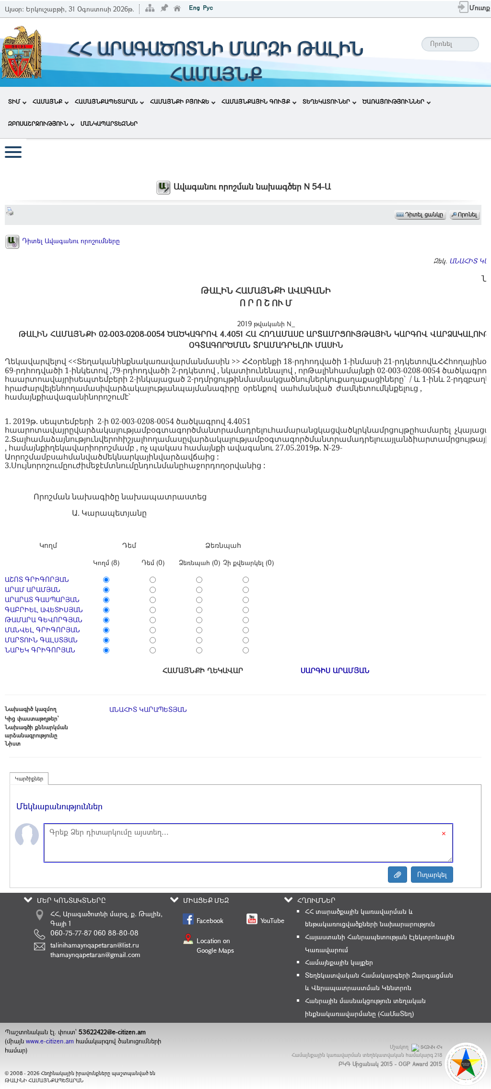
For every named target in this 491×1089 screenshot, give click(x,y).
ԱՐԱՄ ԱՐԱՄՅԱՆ (32, 589)
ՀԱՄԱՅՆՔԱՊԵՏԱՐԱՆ (106, 101)
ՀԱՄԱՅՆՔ (47, 101)
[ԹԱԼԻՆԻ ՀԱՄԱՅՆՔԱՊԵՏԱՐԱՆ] (21, 51)
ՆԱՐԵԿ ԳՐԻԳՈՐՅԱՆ (40, 649)
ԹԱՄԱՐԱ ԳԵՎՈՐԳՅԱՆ (43, 619)
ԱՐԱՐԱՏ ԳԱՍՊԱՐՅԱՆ (42, 599)
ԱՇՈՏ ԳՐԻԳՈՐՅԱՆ (37, 579)
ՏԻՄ (14, 101)
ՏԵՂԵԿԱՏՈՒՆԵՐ (326, 101)
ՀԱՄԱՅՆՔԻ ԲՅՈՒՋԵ (179, 101)
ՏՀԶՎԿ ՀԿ (431, 1047)
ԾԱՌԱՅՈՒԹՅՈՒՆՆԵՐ (393, 101)
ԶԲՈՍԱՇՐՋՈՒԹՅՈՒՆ (38, 123)
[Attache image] (397, 874)
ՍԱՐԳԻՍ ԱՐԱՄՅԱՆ (335, 670)
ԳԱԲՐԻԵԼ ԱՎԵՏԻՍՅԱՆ (44, 609)
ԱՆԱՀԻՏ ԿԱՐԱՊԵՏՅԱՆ (148, 709)
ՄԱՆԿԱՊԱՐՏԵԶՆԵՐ (109, 123)
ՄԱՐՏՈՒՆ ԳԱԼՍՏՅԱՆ (41, 639)
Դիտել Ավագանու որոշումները (70, 240)
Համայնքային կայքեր (339, 962)
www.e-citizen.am (50, 1041)
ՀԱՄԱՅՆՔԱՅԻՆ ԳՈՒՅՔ (256, 101)
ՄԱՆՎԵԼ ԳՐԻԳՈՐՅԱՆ (42, 629)
